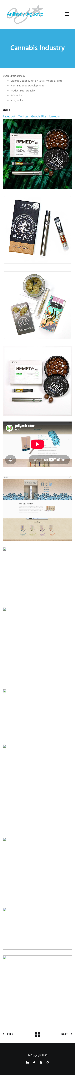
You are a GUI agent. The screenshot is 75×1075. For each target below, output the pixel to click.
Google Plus (39, 116)
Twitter (23, 116)
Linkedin (54, 116)
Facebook (9, 116)
